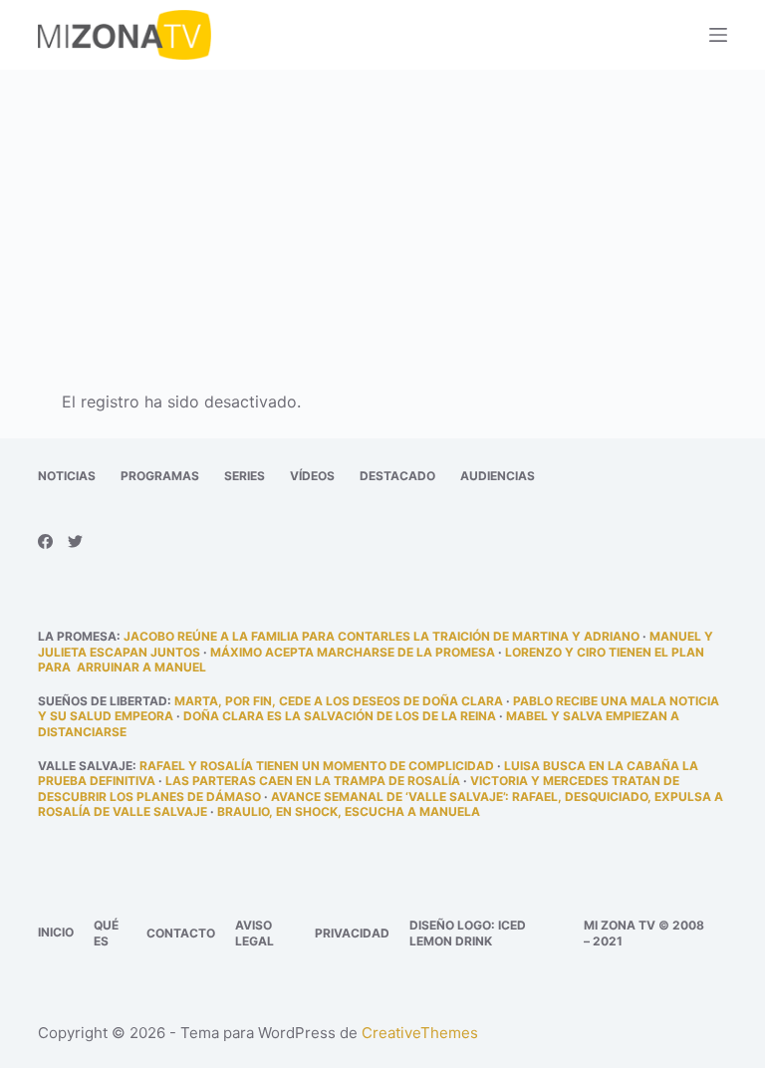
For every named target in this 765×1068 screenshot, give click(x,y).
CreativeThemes (420, 1032)
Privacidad (352, 933)
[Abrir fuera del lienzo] (718, 35)
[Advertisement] (382, 217)
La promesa (77, 636)
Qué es (106, 933)
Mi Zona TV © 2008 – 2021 (644, 933)
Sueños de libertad (102, 700)
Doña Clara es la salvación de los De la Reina (339, 715)
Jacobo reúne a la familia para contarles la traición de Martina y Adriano (381, 636)
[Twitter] (75, 541)
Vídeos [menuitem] (312, 475)
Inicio (56, 932)
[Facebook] (45, 541)
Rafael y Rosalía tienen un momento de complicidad (316, 765)
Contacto (180, 933)
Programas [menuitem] (160, 475)
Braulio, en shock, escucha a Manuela (348, 811)
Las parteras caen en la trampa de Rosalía (312, 780)
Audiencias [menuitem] (497, 475)
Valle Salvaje (85, 765)
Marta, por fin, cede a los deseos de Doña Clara (338, 700)
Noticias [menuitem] (67, 475)
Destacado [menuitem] (397, 475)
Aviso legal (254, 933)
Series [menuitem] (244, 475)
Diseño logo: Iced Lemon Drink (467, 933)
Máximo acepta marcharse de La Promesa (352, 652)
